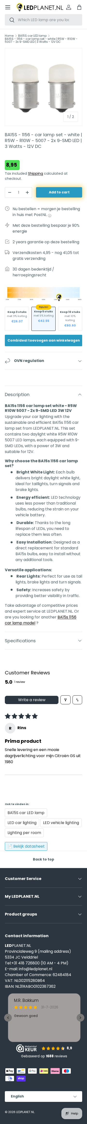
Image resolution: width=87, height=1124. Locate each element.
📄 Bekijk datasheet (26, 846)
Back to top (43, 859)
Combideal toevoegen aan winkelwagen (43, 340)
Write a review (31, 700)
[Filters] (65, 699)
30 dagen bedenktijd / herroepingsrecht (33, 272)
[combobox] (43, 20)
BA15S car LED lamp (32, 35)
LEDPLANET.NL (25, 1112)
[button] (79, 7)
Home (9, 35)
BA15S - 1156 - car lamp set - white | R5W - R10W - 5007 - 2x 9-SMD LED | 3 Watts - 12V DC (41, 40)
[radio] (17, 319)
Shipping (35, 173)
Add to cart (59, 192)
